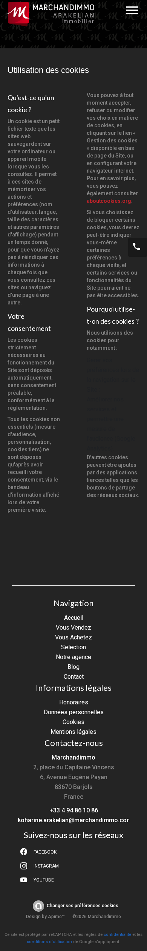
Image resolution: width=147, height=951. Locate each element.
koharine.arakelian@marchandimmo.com (75, 820)
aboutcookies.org (109, 201)
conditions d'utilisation (49, 941)
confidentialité (117, 934)
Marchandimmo (73, 757)
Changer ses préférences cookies (82, 905)
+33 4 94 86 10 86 (73, 810)
